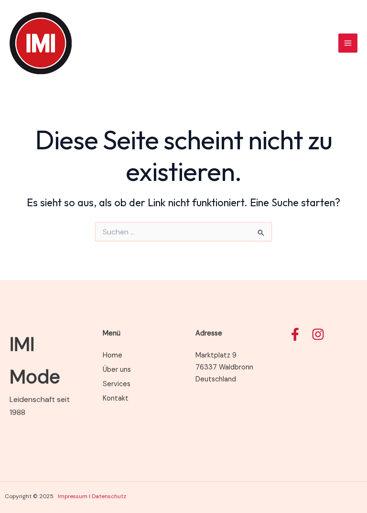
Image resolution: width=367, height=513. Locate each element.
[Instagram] (318, 334)
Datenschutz (109, 496)
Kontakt (116, 398)
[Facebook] (295, 334)
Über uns (117, 369)
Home (112, 355)
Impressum (72, 496)
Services (116, 384)
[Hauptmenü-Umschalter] (347, 43)
